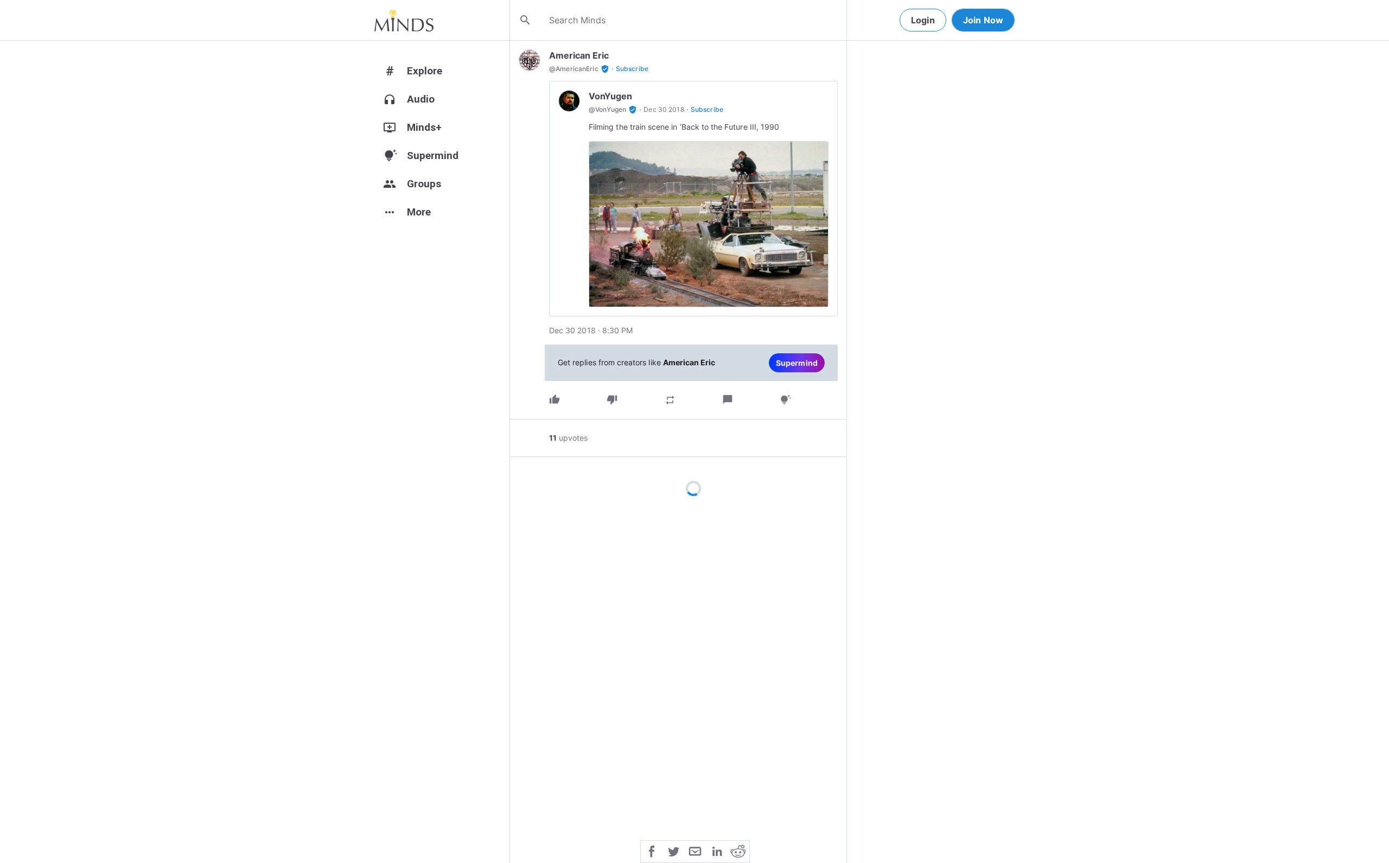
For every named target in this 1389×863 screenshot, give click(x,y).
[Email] (695, 850)
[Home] (404, 20)
